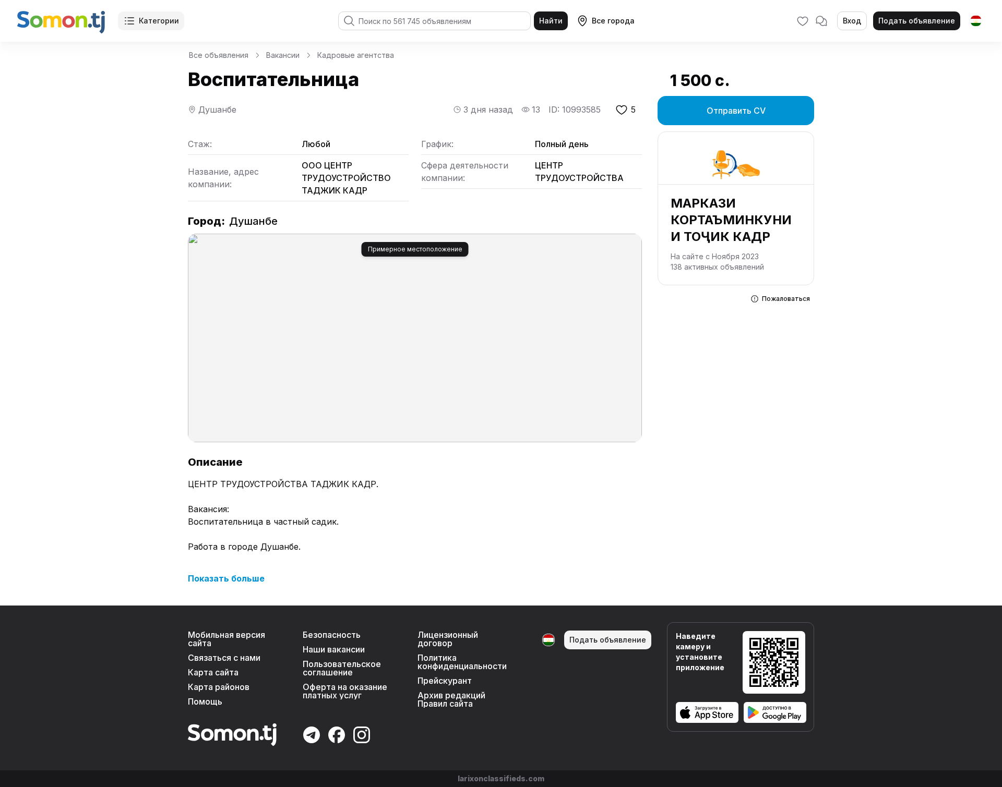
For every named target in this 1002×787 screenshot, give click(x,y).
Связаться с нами (224, 657)
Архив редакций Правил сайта (451, 699)
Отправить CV (736, 110)
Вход (852, 20)
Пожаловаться (786, 298)
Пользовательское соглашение (342, 668)
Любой (316, 144)
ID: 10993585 (574, 109)
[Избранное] (802, 20)
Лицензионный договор (448, 639)
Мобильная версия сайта (226, 639)
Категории (159, 20)
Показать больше (226, 578)
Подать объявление (916, 20)
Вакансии (283, 55)
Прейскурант (445, 680)
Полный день (562, 144)
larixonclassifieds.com (501, 778)
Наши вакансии (334, 649)
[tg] (976, 20)
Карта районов (218, 687)
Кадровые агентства (355, 55)
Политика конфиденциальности (462, 661)
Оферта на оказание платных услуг (345, 691)
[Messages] (821, 20)
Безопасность (332, 635)
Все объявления (218, 55)
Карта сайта (213, 672)
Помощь (205, 701)
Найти (551, 20)
